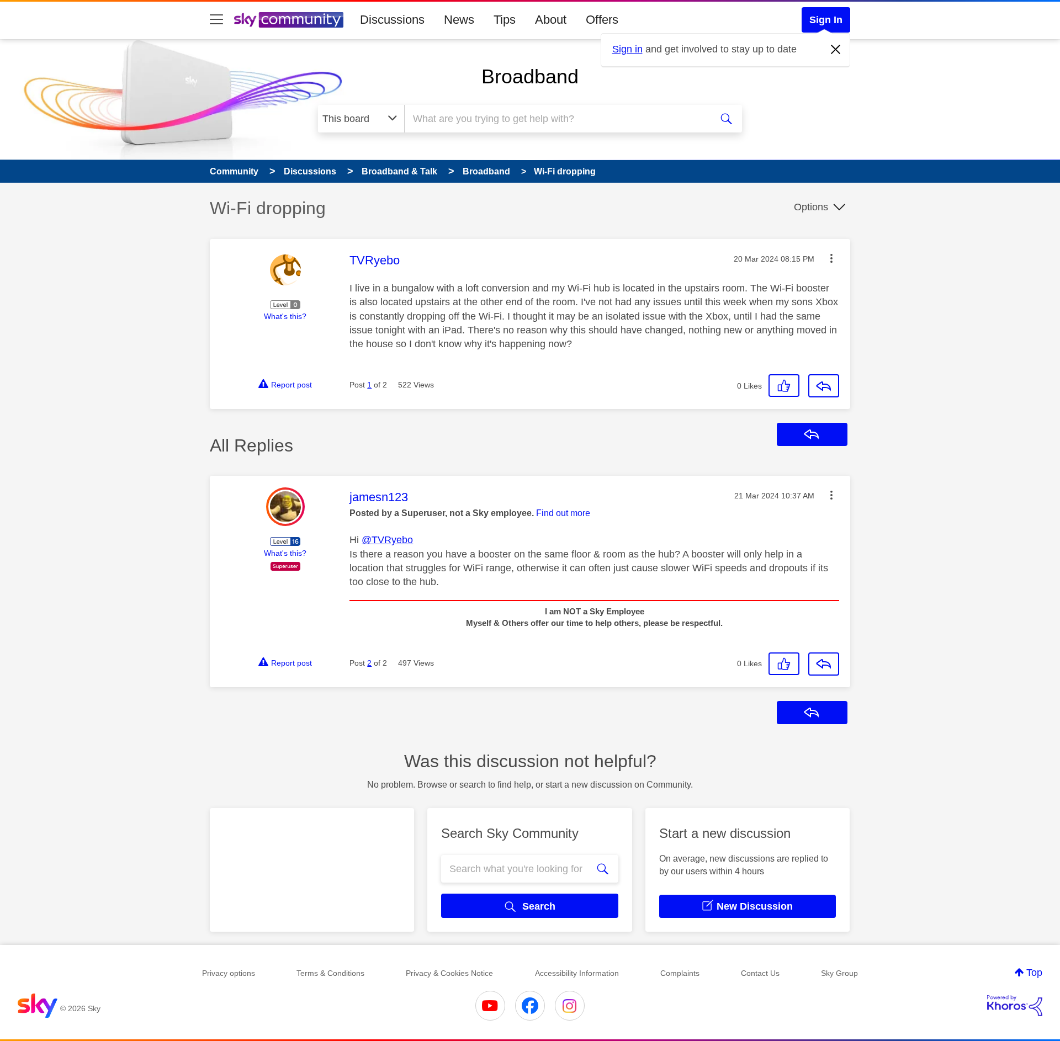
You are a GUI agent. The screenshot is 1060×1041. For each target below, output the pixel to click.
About (550, 19)
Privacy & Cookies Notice (449, 973)
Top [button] (1034, 972)
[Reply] (823, 385)
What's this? (285, 316)
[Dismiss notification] (836, 50)
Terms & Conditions (330, 973)
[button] (831, 258)
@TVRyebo (387, 539)
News (459, 19)
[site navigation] (216, 20)
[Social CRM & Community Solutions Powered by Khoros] (1014, 1005)
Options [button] (811, 207)
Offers (602, 19)
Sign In (825, 19)
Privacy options (228, 973)
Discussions (392, 19)
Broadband (530, 76)
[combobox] (556, 118)
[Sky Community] (288, 20)
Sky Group (839, 973)
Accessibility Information (577, 973)
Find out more (563, 513)
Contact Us (760, 973)
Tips (505, 19)
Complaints (679, 973)
